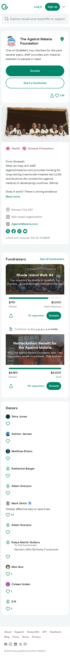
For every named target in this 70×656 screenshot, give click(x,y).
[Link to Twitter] (20, 644)
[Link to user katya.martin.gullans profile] (8, 542)
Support (19, 631)
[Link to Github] (25, 644)
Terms (25, 636)
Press (15, 636)
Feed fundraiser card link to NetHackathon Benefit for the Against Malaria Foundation (34, 328)
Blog (6, 636)
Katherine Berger (23, 468)
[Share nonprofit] (52, 95)
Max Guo (17, 566)
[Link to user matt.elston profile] (8, 451)
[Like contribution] (8, 424)
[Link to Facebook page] (13, 231)
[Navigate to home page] (13, 7)
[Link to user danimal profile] (8, 601)
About (7, 631)
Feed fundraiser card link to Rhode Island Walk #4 (33, 268)
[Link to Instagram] (10, 644)
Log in (38, 6)
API (44, 631)
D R (13, 601)
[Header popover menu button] (63, 7)
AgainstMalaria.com (24, 224)
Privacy (36, 636)
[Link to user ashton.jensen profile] (8, 434)
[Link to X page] (8, 231)
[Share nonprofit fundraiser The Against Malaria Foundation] (11, 316)
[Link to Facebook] (5, 644)
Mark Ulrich (19, 503)
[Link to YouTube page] (25, 231)
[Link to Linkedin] (15, 644)
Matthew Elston (21, 451)
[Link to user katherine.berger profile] (8, 469)
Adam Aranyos (21, 486)
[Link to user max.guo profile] (8, 567)
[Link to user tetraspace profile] (8, 416)
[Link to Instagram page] (19, 231)
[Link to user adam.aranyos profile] (8, 486)
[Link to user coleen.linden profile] (8, 584)
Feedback (55, 631)
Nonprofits (33, 631)
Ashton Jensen (21, 434)
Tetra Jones (19, 416)
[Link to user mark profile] (8, 503)
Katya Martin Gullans (25, 542)
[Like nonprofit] (57, 95)
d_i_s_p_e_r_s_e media (44, 329)
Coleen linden (20, 584)
